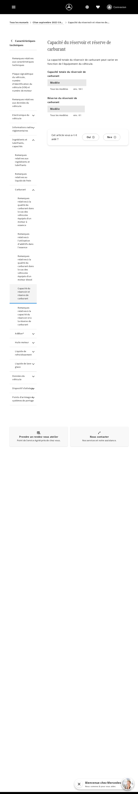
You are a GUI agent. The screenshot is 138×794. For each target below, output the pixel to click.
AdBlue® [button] (19, 333)
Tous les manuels (19, 22)
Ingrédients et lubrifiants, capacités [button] (19, 143)
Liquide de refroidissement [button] (23, 353)
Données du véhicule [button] (18, 377)
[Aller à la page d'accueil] (69, 7)
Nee (109, 137)
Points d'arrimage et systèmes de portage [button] (23, 399)
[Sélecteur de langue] (87, 7)
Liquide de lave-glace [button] (23, 365)
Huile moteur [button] (22, 342)
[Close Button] (102, 784)
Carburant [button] (20, 189)
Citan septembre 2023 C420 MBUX (48, 22)
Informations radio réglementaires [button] (22, 129)
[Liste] (98, 7)
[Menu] (14, 7)
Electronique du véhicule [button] (20, 117)
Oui (89, 137)
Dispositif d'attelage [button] (22, 388)
